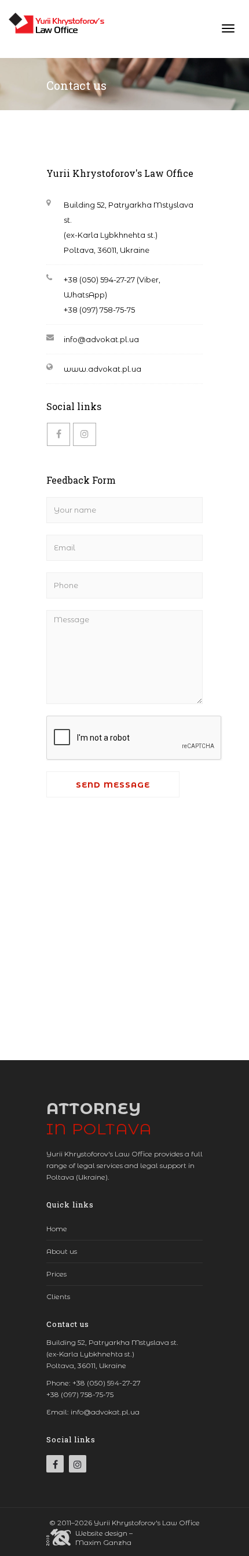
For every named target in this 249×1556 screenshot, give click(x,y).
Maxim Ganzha (103, 1542)
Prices (56, 1274)
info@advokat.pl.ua (101, 339)
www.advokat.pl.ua (102, 368)
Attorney (99, 1118)
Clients (58, 1296)
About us (61, 1251)
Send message (113, 784)
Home (56, 1228)
